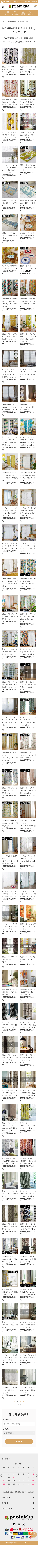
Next (36, 1475)
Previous (1, 1475)
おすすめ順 (18, 38)
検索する (19, 1441)
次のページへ (22, 42)
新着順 (31, 38)
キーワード (7, 1420)
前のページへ (7, 41)
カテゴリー (7, 1429)
